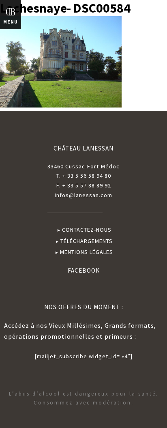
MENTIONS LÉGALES (86, 252)
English (146, 16)
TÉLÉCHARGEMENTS (86, 241)
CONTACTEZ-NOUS (86, 229)
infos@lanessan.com (83, 195)
